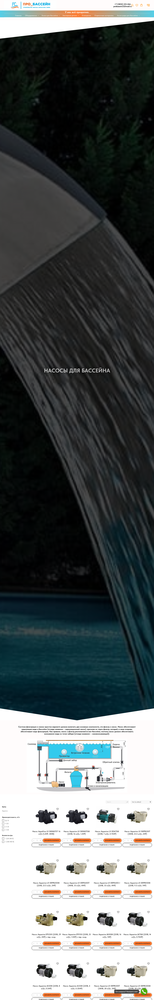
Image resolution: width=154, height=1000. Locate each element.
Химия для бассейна (50, 15)
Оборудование (31, 15)
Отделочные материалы (103, 15)
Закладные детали (70, 15)
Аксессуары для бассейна (127, 15)
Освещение (86, 15)
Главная (18, 15)
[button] (132, 5)
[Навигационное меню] (148, 5)
